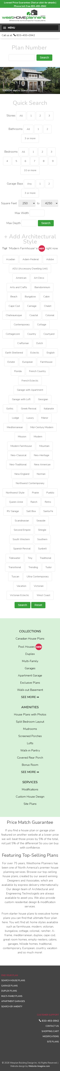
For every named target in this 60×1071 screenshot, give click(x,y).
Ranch (34, 502)
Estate (11, 362)
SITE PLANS (53, 1041)
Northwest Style (15, 492)
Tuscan (15, 576)
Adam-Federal (31, 259)
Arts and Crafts (18, 287)
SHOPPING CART (50, 1031)
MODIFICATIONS (51, 1036)
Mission (22, 436)
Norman (41, 474)
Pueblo (50, 492)
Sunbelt (42, 548)
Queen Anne (16, 502)
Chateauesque (14, 315)
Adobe (50, 259)
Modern (38, 436)
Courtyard (49, 334)
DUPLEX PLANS (9, 991)
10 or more (30, 170)
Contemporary (22, 324)
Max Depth (13, 223)
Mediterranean (15, 427)
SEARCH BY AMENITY (11, 1006)
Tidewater (14, 558)
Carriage (31, 306)
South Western (21, 539)
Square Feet (9, 203)
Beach (13, 296)
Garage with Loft (21, 399)
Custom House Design (30, 797)
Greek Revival (28, 408)
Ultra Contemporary (38, 576)
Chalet (47, 306)
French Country (37, 371)
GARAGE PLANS (9, 985)
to (38, 203)
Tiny (30, 558)
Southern (42, 539)
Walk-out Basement (30, 690)
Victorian (39, 586)
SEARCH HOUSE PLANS (13, 980)
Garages (30, 668)
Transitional (14, 567)
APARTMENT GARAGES (13, 1001)
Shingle (42, 530)
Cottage (41, 324)
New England (22, 474)
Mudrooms (30, 729)
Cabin (46, 296)
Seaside (40, 520)
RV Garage (13, 511)
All (21, 115)
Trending (33, 567)
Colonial (49, 315)
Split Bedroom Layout (30, 722)
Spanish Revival (22, 548)
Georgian (43, 399)
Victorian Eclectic (19, 595)
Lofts (30, 743)
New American (42, 464)
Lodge (15, 418)
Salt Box (31, 511)
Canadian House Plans (30, 638)
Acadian (10, 259)
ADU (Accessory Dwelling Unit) (30, 268)
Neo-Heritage (41, 455)
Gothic (9, 408)
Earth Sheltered (14, 352)
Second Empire (22, 530)
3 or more (30, 138)
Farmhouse (46, 362)
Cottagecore (13, 334)
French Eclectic (30, 380)
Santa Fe (48, 511)
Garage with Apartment (30, 390)
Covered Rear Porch (30, 758)
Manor (44, 418)
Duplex (30, 654)
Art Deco (39, 278)
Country (31, 334)
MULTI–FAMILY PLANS (11, 996)
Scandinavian (22, 520)
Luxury (30, 418)
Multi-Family (30, 661)
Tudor (48, 567)
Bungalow (30, 296)
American (21, 278)
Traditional (45, 558)
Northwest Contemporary (30, 483)
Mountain (44, 446)
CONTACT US (52, 1026)
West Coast (43, 595)
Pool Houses (27, 647)
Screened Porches (30, 736)
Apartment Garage (30, 675)
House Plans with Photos (30, 714)
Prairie (35, 492)
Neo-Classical (18, 455)
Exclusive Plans (30, 683)
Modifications (30, 789)
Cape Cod (14, 306)
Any (29, 184)
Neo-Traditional (18, 464)
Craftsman (23, 343)
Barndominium (42, 287)
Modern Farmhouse (21, 446)
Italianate (49, 408)
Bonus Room (30, 765)
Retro (48, 502)
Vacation (21, 586)
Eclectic (34, 352)
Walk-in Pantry (30, 750)
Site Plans (30, 804)
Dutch (39, 343)
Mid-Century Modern (41, 427)
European (27, 362)
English (51, 352)
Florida (18, 371)
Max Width (22, 213)
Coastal (33, 315)
